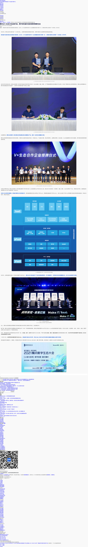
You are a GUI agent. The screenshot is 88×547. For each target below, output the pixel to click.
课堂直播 (1, 443)
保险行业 (1, 505)
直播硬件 (1, 498)
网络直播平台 (2, 438)
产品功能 (10, 1)
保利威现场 (2, 486)
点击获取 (16, 378)
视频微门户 (2, 490)
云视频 (1, 431)
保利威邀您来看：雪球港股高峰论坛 (6, 386)
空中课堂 (1, 442)
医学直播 (1, 429)
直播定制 (1, 497)
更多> (5, 423)
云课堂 (1, 427)
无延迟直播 (2, 1)
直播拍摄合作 (2, 530)
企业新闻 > (9, 22)
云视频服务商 (2, 448)
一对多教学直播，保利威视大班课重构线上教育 (9, 389)
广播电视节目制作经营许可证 (42, 543)
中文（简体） (2, 545)
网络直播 (1, 433)
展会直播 (1, 511)
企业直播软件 (2, 447)
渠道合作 (1, 529)
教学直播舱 (2, 485)
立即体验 (1, 473)
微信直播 (1, 439)
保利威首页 (6, 1)
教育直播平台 (2, 449)
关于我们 (1, 524)
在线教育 (1, 440)
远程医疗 (1, 506)
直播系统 (48, 474)
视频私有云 (2, 484)
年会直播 (1, 514)
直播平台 (1, 434)
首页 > (1, 22)
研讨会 (1, 483)
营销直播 (1, 510)
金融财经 (1, 501)
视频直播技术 (26, 474)
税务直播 (1, 516)
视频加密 (1, 426)
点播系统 (52, 474)
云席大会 (1, 513)
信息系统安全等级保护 (20, 543)
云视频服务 (2, 446)
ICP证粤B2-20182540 (4, 543)
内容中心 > (5, 22)
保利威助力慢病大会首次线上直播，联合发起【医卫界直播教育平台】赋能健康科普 (18, 379)
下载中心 (1, 520)
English (1, 546)
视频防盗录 (2, 430)
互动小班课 (2, 494)
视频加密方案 (2, 495)
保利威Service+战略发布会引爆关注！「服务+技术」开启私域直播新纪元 (16, 380)
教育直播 (1, 436)
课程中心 (1, 521)
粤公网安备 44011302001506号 (31, 543)
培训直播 (1, 509)
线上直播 (1, 437)
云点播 (1, 444)
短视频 (1, 424)
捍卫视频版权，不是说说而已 (5, 383)
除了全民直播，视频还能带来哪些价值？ (7, 390)
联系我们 (1, 528)
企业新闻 (1, 525)
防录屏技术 (2, 496)
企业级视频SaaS (6, 474)
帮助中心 (14, 1)
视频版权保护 (2, 425)
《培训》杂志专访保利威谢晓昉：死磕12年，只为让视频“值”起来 (12, 385)
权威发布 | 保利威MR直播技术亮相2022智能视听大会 (10, 382)
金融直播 (1, 441)
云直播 (1, 481)
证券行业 (1, 504)
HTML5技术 (2, 492)
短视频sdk (2, 493)
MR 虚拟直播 (2, 488)
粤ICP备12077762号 (12, 543)
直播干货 (1, 522)
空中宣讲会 (2, 517)
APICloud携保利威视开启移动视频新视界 (7, 384)
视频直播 (1, 435)
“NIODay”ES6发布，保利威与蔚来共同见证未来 (9, 388)
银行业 (1, 503)
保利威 (1, 428)
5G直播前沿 (2, 526)
